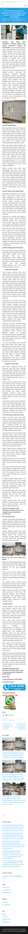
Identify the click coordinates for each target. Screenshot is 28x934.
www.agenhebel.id (21, 931)
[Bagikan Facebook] (3, 715)
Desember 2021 (6, 890)
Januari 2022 (5, 887)
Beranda (3, 18)
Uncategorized (6, 904)
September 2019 (6, 892)
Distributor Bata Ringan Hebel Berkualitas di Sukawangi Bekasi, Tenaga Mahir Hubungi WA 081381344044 (7, 726)
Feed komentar (6, 919)
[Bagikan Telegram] (9, 715)
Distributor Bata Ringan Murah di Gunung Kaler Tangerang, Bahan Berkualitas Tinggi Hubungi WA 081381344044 (20, 726)
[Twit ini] (6, 715)
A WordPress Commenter (9, 876)
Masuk (4, 914)
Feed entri (5, 916)
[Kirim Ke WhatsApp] (12, 715)
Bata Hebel (4, 720)
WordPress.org (6, 922)
